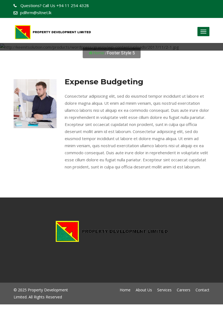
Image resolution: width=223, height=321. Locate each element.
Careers (183, 289)
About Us (144, 289)
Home (98, 52)
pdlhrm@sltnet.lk (35, 12)
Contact (202, 289)
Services (164, 289)
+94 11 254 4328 (54, 5)
